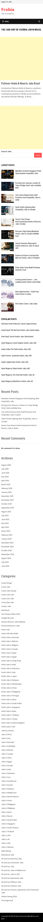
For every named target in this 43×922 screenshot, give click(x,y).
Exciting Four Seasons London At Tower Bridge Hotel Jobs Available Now (28, 185)
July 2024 (5, 562)
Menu (7, 21)
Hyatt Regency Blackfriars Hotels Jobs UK (17, 381)
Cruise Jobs (5, 587)
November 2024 (7, 546)
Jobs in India (6, 769)
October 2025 (6, 504)
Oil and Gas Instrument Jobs (12, 862)
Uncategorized (7, 900)
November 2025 (7, 500)
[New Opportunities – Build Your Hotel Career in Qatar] (7, 292)
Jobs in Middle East (8, 792)
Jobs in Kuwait (7, 785)
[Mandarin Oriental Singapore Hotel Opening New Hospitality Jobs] (7, 171)
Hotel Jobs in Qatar (8, 699)
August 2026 (6, 465)
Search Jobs (6, 151)
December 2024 (7, 542)
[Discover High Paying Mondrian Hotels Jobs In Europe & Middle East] (7, 231)
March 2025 (5, 531)
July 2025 (5, 515)
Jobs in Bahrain (7, 750)
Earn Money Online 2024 (10, 614)
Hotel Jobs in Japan (9, 676)
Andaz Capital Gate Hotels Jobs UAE (14, 362)
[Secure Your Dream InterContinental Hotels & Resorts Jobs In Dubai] (7, 219)
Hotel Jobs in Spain (8, 711)
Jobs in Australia (7, 742)
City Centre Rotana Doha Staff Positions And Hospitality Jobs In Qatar (27, 197)
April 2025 (5, 527)
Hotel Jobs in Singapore (10, 707)
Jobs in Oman (6, 800)
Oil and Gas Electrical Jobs (11, 858)
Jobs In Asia (6, 738)
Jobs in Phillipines (8, 808)
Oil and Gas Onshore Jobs (11, 886)
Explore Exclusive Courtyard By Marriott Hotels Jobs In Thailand (27, 256)
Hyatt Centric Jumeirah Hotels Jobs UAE (16, 356)
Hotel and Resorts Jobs (10, 625)
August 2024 (6, 558)
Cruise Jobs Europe (8, 591)
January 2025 (6, 539)
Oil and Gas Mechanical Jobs (12, 878)
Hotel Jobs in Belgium (9, 645)
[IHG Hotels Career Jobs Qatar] (7, 304)
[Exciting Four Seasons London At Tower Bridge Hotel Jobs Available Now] (7, 183)
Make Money (6, 851)
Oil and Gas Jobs (7, 866)
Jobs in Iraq (5, 777)
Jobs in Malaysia (7, 789)
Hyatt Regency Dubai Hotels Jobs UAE (15, 368)
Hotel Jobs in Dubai (8, 653)
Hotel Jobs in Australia (10, 637)
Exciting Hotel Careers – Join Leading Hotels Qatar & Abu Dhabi (27, 280)
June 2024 (5, 566)
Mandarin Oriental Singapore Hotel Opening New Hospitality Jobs (28, 172)
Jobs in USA (5, 843)
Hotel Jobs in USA (8, 726)
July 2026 (5, 469)
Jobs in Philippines (8, 804)
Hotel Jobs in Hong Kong (11, 660)
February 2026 (6, 488)
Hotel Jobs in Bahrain (9, 641)
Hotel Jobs (5, 629)
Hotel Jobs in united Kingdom (13, 723)
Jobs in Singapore (8, 824)
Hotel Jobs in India (8, 664)
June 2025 (5, 519)
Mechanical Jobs (7, 855)
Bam (3, 919)
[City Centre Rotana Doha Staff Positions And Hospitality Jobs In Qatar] (7, 195)
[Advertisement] (21, 58)
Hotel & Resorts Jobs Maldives (13, 622)
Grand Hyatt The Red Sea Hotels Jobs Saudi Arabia (20, 330)
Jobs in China (6, 757)
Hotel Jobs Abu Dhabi (9, 633)
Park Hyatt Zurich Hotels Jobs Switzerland (17, 336)
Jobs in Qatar (6, 812)
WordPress (31, 916)
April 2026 (5, 480)
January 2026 (6, 492)
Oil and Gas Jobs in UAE (10, 874)
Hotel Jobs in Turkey (9, 719)
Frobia (7, 9)
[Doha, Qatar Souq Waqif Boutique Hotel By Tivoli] (7, 268)
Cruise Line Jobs (7, 598)
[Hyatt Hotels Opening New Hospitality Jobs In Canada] (7, 207)
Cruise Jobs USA (7, 594)
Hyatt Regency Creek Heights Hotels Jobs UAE (18, 343)
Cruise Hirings (6, 583)
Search (38, 155)
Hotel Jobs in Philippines (10, 691)
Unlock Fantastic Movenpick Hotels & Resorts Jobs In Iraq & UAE (27, 245)
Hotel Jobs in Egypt (9, 657)
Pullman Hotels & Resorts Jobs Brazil (20, 83)
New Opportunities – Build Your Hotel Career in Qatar (27, 293)
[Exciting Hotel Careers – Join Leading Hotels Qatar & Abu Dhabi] (7, 280)
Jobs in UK (5, 839)
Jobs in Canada (7, 754)
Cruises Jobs (6, 606)
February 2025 (6, 535)
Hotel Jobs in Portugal (10, 695)
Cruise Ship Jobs (7, 602)
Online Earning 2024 (9, 896)
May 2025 (5, 523)
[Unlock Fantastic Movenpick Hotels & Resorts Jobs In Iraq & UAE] (7, 243)
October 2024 (6, 550)
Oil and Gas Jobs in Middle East (13, 870)
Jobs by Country (7, 730)
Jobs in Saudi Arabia (9, 820)
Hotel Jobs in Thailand (10, 715)
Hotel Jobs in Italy (8, 672)
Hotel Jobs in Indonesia (10, 668)
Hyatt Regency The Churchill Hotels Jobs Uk (17, 375)
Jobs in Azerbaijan (8, 746)
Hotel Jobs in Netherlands (11, 684)
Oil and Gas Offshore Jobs (11, 882)
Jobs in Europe (7, 765)
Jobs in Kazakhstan (8, 781)
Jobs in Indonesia (8, 773)
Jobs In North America (10, 796)
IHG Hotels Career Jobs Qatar (26, 304)
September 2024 (7, 554)
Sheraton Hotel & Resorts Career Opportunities (19, 324)
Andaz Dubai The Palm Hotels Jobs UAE (16, 349)
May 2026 (5, 476)
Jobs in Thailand (7, 831)
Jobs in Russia (6, 816)
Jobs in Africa (6, 734)
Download (5, 610)
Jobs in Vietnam (7, 847)
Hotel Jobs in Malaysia (10, 680)
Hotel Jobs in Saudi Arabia (11, 703)
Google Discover (7, 618)
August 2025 (6, 511)
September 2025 (7, 507)
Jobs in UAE (6, 835)
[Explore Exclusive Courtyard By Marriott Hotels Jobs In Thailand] (7, 256)
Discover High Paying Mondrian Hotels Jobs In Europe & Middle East (27, 233)
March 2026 (5, 484)
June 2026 (5, 473)
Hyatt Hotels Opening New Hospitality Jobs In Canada (25, 208)
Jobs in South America (10, 827)
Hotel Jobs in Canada (9, 649)
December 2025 (7, 496)
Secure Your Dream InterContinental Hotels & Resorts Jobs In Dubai (28, 221)
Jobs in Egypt (6, 761)
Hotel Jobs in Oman (9, 688)
